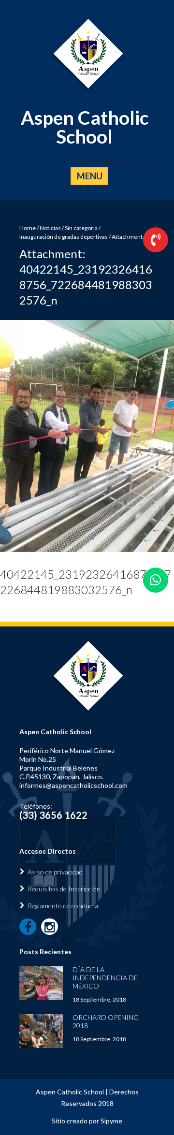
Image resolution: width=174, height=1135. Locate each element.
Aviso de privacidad (55, 872)
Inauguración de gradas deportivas (63, 236)
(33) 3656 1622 (53, 815)
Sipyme (111, 1121)
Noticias (50, 228)
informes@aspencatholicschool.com (73, 785)
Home (27, 228)
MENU (89, 176)
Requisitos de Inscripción (64, 889)
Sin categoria (81, 228)
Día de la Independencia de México (105, 977)
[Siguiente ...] (130, 436)
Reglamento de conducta (63, 906)
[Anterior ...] (43, 436)
